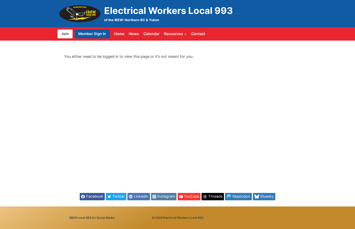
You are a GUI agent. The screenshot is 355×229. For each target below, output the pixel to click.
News (134, 34)
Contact (198, 34)
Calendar (151, 34)
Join (65, 34)
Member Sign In (92, 34)
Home (119, 34)
